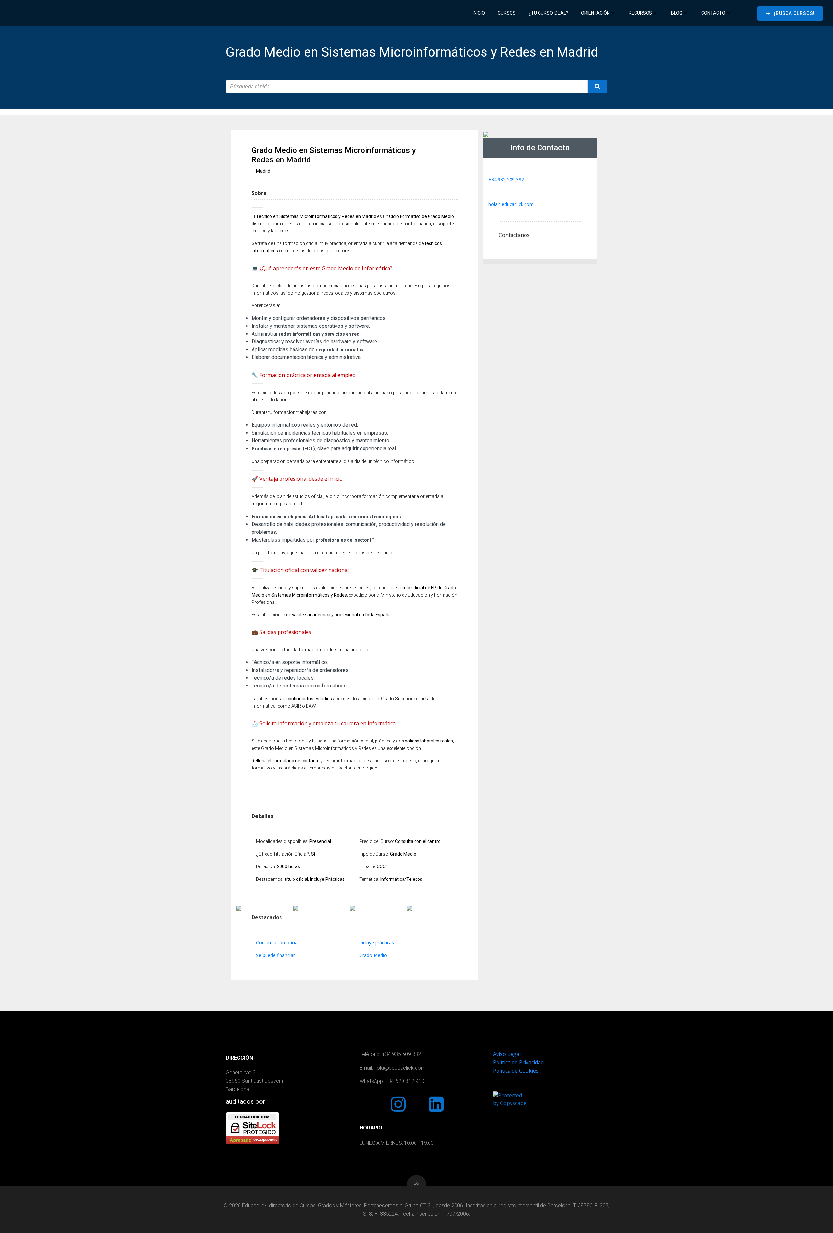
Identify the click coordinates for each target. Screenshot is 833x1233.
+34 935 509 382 (506, 179)
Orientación (595, 13)
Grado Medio (373, 955)
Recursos (640, 13)
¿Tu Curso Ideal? (548, 13)
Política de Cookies (516, 1070)
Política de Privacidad (518, 1062)
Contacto (713, 13)
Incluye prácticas (376, 942)
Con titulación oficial (277, 942)
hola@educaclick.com (511, 204)
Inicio (479, 13)
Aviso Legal (507, 1054)
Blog (676, 13)
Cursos (507, 13)
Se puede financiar (275, 955)
